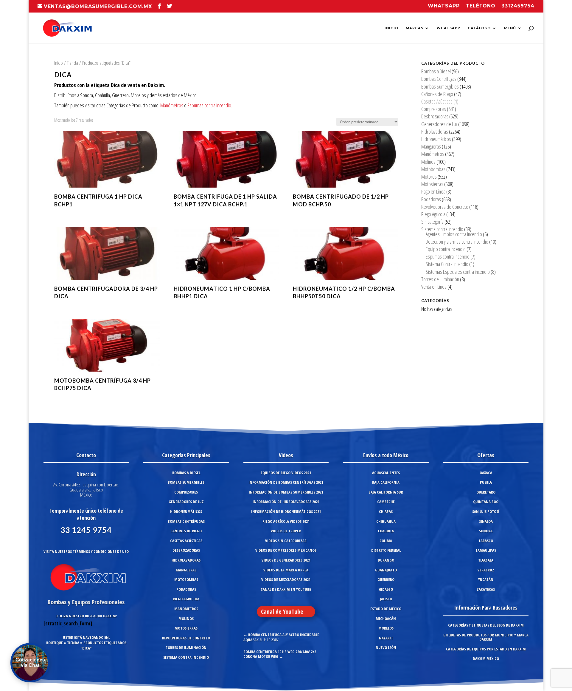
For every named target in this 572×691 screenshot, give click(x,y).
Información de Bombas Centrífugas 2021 (285, 482)
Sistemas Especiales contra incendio (458, 271)
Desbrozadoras (434, 116)
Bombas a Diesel (436, 71)
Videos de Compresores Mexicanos (285, 550)
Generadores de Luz (439, 124)
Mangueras (431, 146)
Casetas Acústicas (437, 101)
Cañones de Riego (437, 94)
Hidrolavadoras (434, 131)
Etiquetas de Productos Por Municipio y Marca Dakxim (486, 637)
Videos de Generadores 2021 (286, 560)
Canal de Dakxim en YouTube (286, 589)
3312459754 (517, 6)
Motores (429, 176)
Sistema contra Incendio (442, 229)
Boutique (54, 642)
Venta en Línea (434, 286)
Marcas (414, 28)
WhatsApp (448, 28)
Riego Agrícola (433, 214)
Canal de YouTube (282, 611)
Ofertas (485, 455)
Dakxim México (486, 658)
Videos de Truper (286, 531)
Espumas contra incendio (209, 105)
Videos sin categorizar (286, 540)
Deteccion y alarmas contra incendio (457, 241)
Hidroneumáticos (436, 139)
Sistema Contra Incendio (447, 264)
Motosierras (432, 184)
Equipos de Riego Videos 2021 (286, 472)
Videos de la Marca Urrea (285, 570)
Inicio (391, 28)
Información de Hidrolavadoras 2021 (286, 501)
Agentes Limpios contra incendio (454, 234)
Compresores (433, 108)
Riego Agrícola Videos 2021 (286, 521)
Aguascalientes (386, 472)
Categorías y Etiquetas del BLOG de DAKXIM (486, 625)
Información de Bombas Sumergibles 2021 (286, 492)
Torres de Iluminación (440, 279)
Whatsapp (444, 6)
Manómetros (171, 105)
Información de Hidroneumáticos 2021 (286, 511)
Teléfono (480, 6)
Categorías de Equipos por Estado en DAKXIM (486, 649)
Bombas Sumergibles (440, 86)
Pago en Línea (433, 191)
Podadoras (431, 199)
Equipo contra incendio (446, 249)
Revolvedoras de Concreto (444, 206)
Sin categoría (432, 221)
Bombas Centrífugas (438, 78)
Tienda (72, 62)
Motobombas (433, 169)
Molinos (428, 161)
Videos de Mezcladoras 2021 (285, 579)
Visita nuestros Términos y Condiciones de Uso (86, 551)
